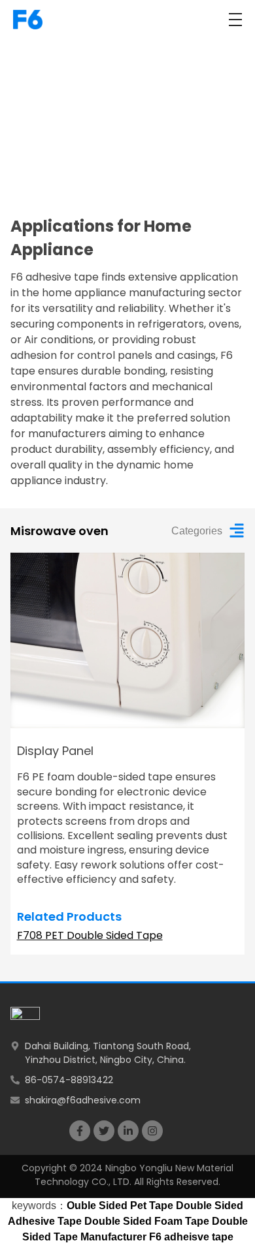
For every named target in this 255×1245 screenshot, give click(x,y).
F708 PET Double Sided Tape (90, 935)
